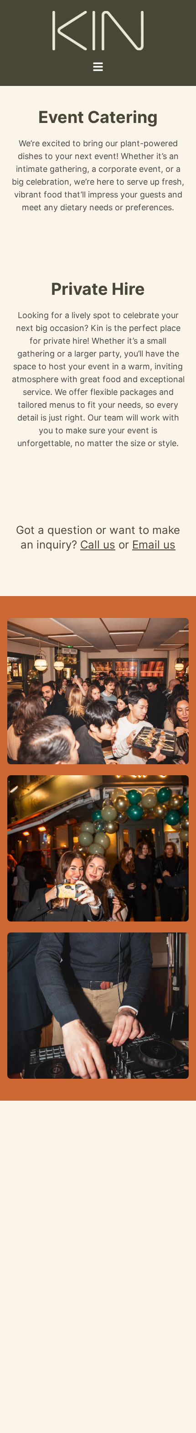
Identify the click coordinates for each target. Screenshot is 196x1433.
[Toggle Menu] (98, 66)
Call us (97, 544)
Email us (153, 544)
